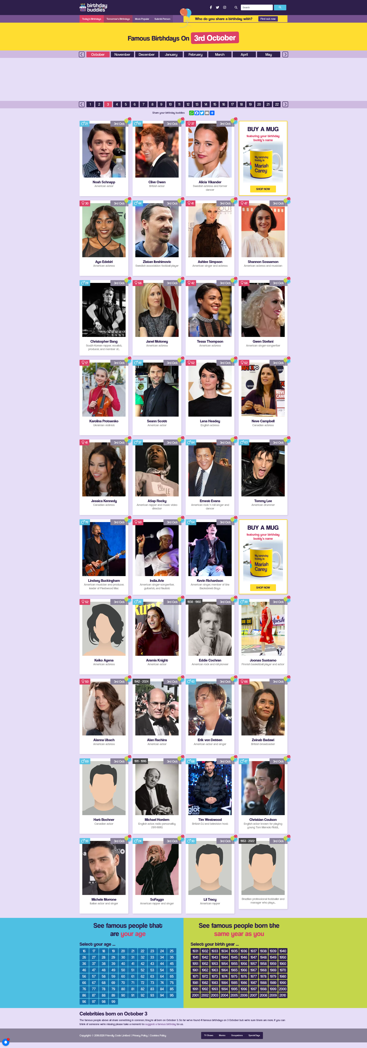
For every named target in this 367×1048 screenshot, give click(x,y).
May (269, 54)
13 (197, 104)
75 (172, 982)
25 (171, 951)
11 (179, 104)
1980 (283, 976)
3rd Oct (119, 124)
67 (94, 982)
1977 (253, 976)
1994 (224, 989)
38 (104, 963)
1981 (195, 982)
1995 (234, 989)
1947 (253, 957)
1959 (273, 963)
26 (139, 602)
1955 (234, 963)
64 (162, 976)
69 (87, 761)
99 (113, 1001)
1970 (283, 970)
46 (84, 970)
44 (139, 203)
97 (94, 1001)
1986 (244, 982)
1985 (234, 982)
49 (139, 363)
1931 (195, 951)
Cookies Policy (158, 1035)
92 (142, 995)
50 (140, 522)
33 (152, 957)
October (98, 54)
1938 (263, 951)
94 (162, 995)
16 (223, 104)
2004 (224, 995)
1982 (205, 982)
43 (192, 682)
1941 (195, 957)
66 (246, 682)
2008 (263, 995)
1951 (195, 963)
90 (123, 995)
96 (84, 1001)
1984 (224, 982)
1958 (263, 963)
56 (140, 283)
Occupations (237, 1035)
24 (139, 841)
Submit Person (162, 18)
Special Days (254, 1035)
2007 (253, 995)
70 (123, 982)
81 (132, 989)
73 (152, 982)
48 (104, 970)
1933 (214, 951)
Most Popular (142, 18)
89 (113, 995)
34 (162, 957)
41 (192, 203)
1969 (273, 970)
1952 (205, 963)
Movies (222, 1035)
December (147, 54)
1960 (283, 963)
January (171, 54)
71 (132, 982)
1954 (224, 963)
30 (86, 203)
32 (142, 957)
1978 (263, 976)
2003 (214, 995)
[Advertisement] (183, 79)
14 (205, 104)
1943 (214, 957)
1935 (234, 951)
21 (268, 104)
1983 (214, 982)
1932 (205, 951)
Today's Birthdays (91, 18)
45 (172, 963)
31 (132, 957)
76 (86, 522)
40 (123, 963)
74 (162, 982)
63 (246, 443)
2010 (283, 995)
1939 (273, 951)
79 (113, 989)
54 (193, 522)
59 (113, 976)
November (122, 54)
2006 (244, 995)
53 (152, 970)
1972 (205, 976)
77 (94, 989)
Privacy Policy (140, 1035)
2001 (195, 995)
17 (232, 104)
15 (214, 104)
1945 (234, 957)
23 (152, 951)
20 (259, 104)
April (244, 54)
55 (172, 970)
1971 (195, 976)
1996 (244, 989)
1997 (253, 989)
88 (104, 995)
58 (104, 976)
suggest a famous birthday (160, 1024)
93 (152, 995)
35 (86, 841)
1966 (244, 970)
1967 (253, 970)
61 (139, 124)
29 (113, 957)
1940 (283, 951)
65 (172, 976)
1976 (244, 976)
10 (170, 104)
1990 (283, 982)
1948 (263, 957)
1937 (253, 951)
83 (152, 989)
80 (123, 989)
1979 (273, 976)
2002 (205, 995)
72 (142, 982)
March (220, 54)
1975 (234, 976)
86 (84, 995)
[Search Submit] (280, 7)
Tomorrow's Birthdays (118, 18)
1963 (214, 970)
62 (142, 976)
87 (94, 995)
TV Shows (208, 1035)
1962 (205, 970)
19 (250, 104)
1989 (273, 982)
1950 (283, 957)
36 (84, 963)
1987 (253, 982)
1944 (224, 957)
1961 (195, 970)
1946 (244, 957)
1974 (224, 976)
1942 (205, 957)
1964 (224, 970)
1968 (263, 970)
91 (132, 995)
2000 (282, 989)
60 (123, 976)
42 (192, 283)
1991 (195, 989)
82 (142, 989)
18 (241, 104)
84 (193, 443)
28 (86, 283)
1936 (244, 951)
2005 (234, 995)
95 (172, 995)
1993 (214, 989)
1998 (263, 989)
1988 (263, 982)
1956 (244, 963)
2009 (273, 995)
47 (245, 203)
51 (132, 970)
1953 (214, 963)
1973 (215, 976)
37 (192, 124)
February (195, 54)
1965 (234, 970)
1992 (205, 989)
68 (193, 761)
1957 (253, 963)
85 (172, 989)
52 (193, 363)
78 (103, 989)
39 (246, 602)
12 (188, 104)
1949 (273, 957)
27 (94, 957)
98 (104, 1001)
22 (277, 104)
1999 (273, 989)
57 (94, 976)
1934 (224, 951)
